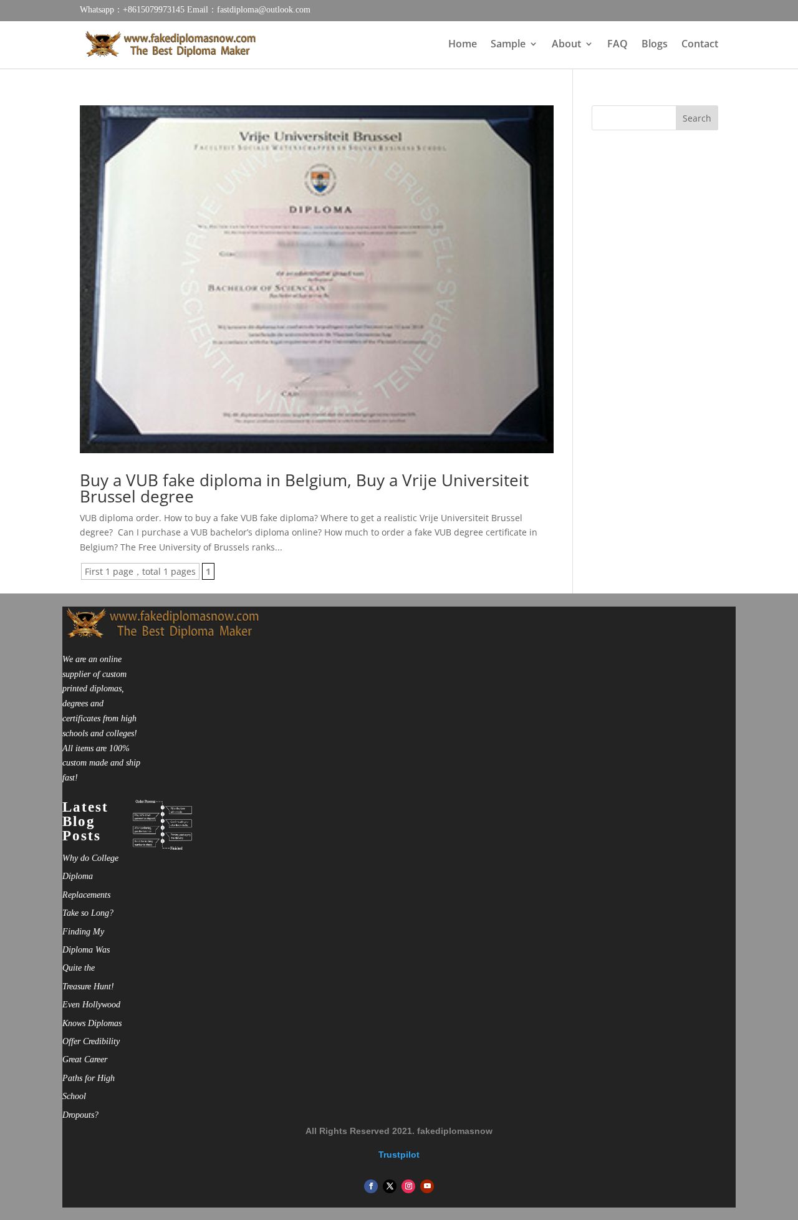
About (566, 44)
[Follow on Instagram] (408, 1186)
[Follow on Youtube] (427, 1186)
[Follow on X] (390, 1186)
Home (462, 44)
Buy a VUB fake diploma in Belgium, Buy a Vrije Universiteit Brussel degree (304, 488)
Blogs (655, 44)
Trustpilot (399, 1155)
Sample (508, 44)
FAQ (617, 44)
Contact (699, 44)
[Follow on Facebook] (371, 1186)
